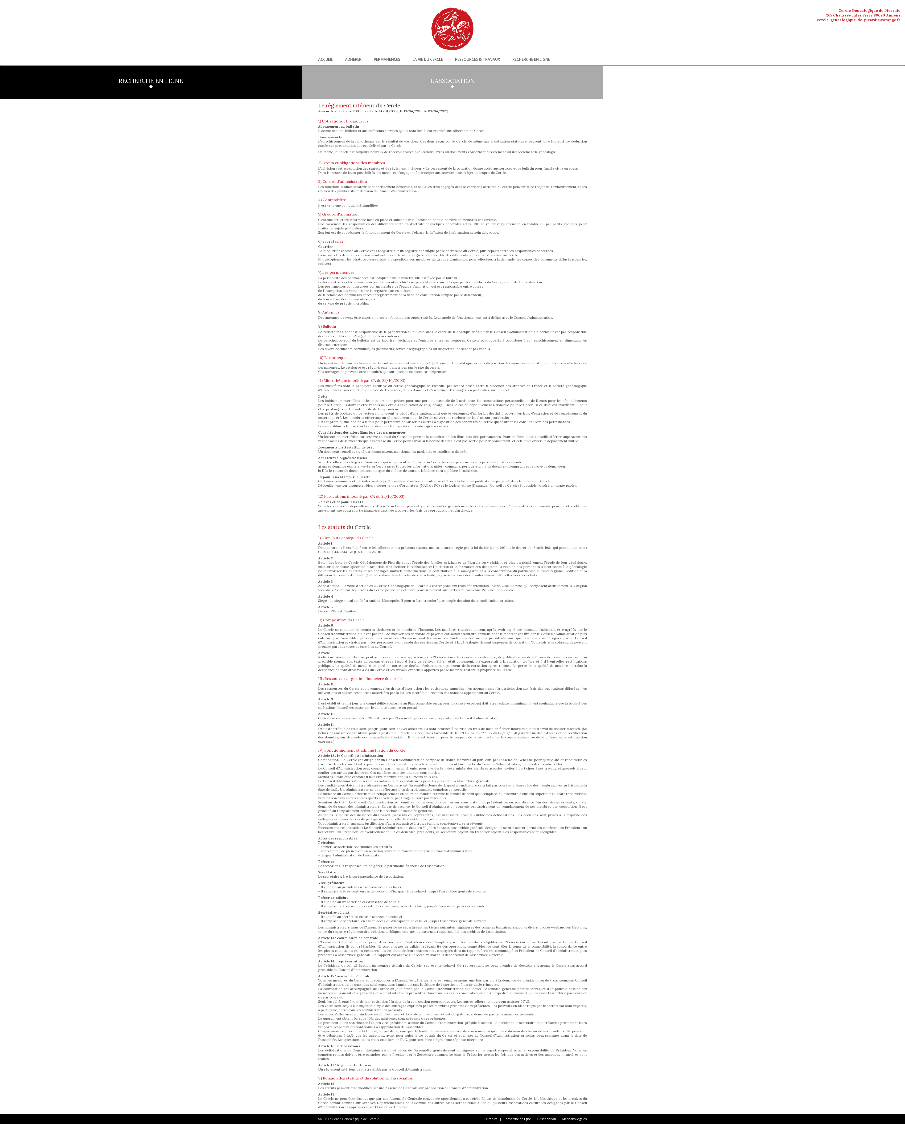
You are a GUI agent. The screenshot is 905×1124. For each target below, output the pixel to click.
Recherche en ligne (531, 59)
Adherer (353, 59)
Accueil (325, 59)
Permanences (387, 59)
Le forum (491, 1119)
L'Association (546, 1119)
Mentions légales (574, 1119)
